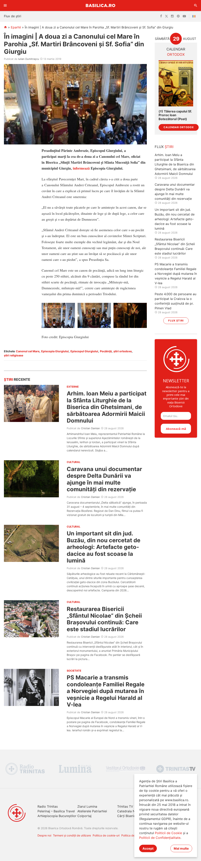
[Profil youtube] (184, 16)
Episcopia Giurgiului (55, 351)
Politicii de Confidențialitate (159, 838)
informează (81, 168)
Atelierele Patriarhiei (92, 811)
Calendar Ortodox (179, 127)
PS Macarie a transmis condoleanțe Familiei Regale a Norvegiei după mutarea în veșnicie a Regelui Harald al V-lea (105, 691)
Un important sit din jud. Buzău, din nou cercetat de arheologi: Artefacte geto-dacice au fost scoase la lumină (103, 547)
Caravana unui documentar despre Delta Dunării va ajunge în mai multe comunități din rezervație (104, 479)
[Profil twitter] (166, 16)
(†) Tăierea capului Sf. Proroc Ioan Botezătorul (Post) (175, 115)
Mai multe (181, 848)
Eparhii (16, 27)
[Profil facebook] (161, 16)
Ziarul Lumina (87, 806)
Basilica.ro (100, 5)
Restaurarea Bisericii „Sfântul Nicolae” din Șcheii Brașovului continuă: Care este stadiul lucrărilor (104, 619)
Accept (148, 848)
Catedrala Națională (132, 811)
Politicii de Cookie (168, 833)
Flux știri (176, 320)
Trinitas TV (125, 806)
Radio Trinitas (47, 806)
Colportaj (84, 816)
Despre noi (44, 835)
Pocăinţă (106, 351)
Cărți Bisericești (129, 816)
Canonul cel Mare (27, 351)
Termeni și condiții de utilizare (72, 835)
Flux (164, 147)
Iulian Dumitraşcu (28, 58)
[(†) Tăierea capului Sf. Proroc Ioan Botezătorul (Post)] (176, 83)
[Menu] (5, 5)
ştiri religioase (13, 355)
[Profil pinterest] (178, 16)
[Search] (196, 5)
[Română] (194, 16)
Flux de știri (12, 16)
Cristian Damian (90, 428)
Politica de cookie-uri (106, 835)
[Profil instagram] (172, 16)
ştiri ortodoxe (122, 351)
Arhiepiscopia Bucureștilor (56, 816)
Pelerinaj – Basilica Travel (56, 811)
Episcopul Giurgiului (84, 351)
